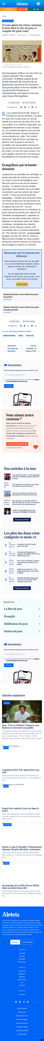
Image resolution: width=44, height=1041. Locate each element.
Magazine (22, 977)
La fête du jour (13, 609)
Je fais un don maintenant (16, 444)
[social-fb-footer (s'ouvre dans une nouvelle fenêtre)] (20, 1002)
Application (22, 974)
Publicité (22, 985)
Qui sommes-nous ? (22, 1016)
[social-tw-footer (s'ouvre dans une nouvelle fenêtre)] (24, 1002)
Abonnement (22, 980)
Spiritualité (22, 959)
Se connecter (27, 942)
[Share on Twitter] (28, 107)
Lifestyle (22, 956)
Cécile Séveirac (22, 35)
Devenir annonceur (22, 1023)
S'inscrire (9, 386)
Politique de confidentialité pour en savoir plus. (22, 380)
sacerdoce (7, 825)
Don (22, 982)
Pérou (6, 748)
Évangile (9, 616)
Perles (4, 16)
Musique (6, 703)
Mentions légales (22, 1019)
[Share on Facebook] (21, 107)
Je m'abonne (8, 9)
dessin (21, 336)
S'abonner (15, 942)
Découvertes (22, 962)
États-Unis (29, 336)
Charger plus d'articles (22, 520)
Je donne (21, 9)
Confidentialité (22, 1034)
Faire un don (22, 284)
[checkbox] (4, 379)
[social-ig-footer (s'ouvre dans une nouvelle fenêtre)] (28, 1002)
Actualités (22, 953)
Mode (6, 786)
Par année (22, 994)
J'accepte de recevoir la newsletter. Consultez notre (22, 380)
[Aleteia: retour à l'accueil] (22, 4)
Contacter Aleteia (22, 1027)
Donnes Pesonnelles (22, 1030)
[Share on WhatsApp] (36, 107)
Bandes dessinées (9, 336)
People (6, 863)
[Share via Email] (32, 107)
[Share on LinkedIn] (25, 107)
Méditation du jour (16, 623)
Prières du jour (13, 631)
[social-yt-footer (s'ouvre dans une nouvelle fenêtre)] (16, 1002)
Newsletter (22, 971)
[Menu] (8, 4)
